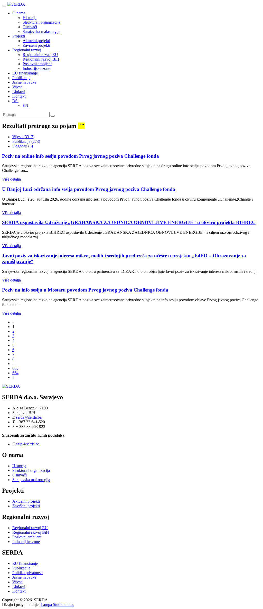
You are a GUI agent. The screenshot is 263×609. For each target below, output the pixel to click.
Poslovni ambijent (37, 64)
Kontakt (18, 96)
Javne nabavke (24, 82)
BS (15, 101)
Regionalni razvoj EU (40, 54)
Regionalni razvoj (26, 50)
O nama (18, 13)
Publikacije (21, 78)
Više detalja (11, 179)
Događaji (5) (22, 146)
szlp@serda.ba (28, 444)
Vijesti (17, 87)
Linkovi (18, 91)
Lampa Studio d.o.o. (57, 604)
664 (15, 373)
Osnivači (30, 27)
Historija (29, 17)
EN (26, 105)
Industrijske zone (36, 68)
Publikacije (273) (26, 141)
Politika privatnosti (27, 572)
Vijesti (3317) (23, 137)
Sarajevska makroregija (41, 31)
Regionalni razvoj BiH (41, 59)
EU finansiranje (25, 73)
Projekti (18, 36)
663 (15, 368)
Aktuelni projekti (36, 41)
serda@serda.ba (29, 417)
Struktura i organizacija (41, 22)
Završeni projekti (36, 45)
